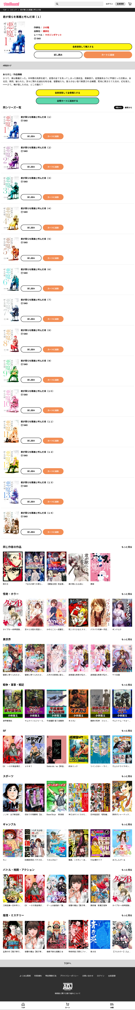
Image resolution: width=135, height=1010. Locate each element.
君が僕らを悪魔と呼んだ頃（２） (36, 147)
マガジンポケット (53, 35)
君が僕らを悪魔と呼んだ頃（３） (36, 178)
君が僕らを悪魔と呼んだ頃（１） (36, 117)
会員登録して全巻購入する (67, 92)
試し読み (58, 54)
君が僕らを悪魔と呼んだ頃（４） (36, 208)
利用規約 (38, 976)
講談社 (46, 31)
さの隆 (46, 27)
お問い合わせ (87, 976)
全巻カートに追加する (67, 101)
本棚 (112, 1008)
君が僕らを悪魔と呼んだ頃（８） (36, 330)
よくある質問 (25, 976)
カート (67, 1008)
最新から (128, 107)
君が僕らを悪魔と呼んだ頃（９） (36, 360)
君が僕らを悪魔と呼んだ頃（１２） (37, 452)
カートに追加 (108, 54)
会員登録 (120, 4)
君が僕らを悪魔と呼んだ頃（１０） (37, 391)
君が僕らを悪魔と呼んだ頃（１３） (37, 482)
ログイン (109, 4)
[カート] (129, 4)
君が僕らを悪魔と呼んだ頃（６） (36, 269)
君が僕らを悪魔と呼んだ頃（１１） (37, 421)
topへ (67, 963)
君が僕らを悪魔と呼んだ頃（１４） (37, 513)
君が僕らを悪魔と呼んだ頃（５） (36, 239)
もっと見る (127, 547)
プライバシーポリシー (69, 976)
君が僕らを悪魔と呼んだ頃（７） (36, 299)
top (4, 10)
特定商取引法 (50, 976)
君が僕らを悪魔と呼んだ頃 (30, 10)
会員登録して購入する (83, 46)
